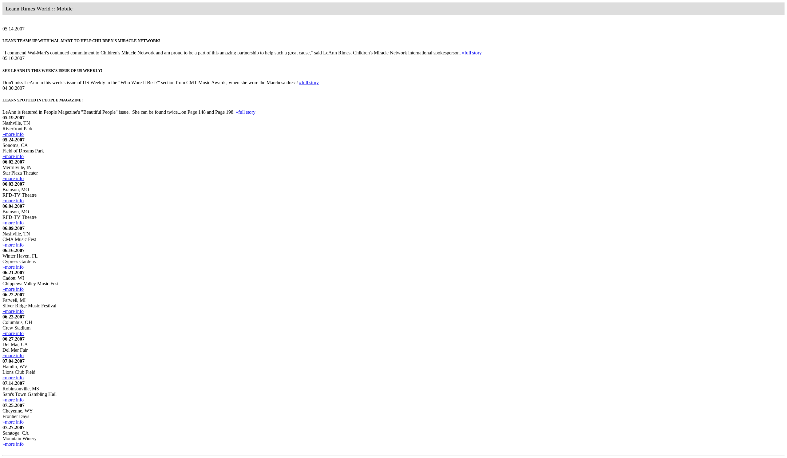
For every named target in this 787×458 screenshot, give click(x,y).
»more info (13, 134)
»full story (472, 52)
